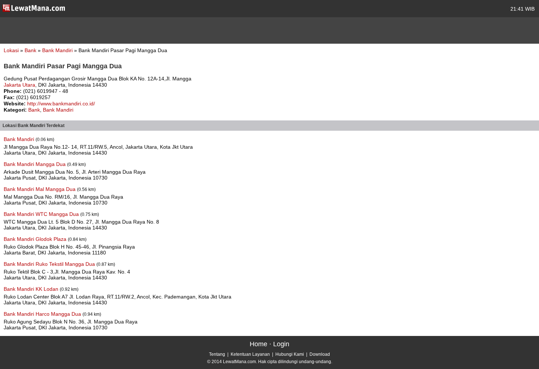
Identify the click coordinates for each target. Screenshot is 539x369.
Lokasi (11, 50)
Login (281, 344)
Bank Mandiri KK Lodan (32, 289)
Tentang (217, 354)
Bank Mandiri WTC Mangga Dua (42, 214)
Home (258, 344)
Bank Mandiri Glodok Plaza (36, 239)
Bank (31, 50)
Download (319, 354)
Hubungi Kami (289, 354)
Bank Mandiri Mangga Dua (35, 164)
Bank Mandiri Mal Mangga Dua (40, 189)
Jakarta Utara (19, 85)
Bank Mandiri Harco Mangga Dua (43, 314)
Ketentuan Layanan (250, 354)
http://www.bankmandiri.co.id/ (61, 103)
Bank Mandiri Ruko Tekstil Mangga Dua (50, 264)
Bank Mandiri (58, 50)
